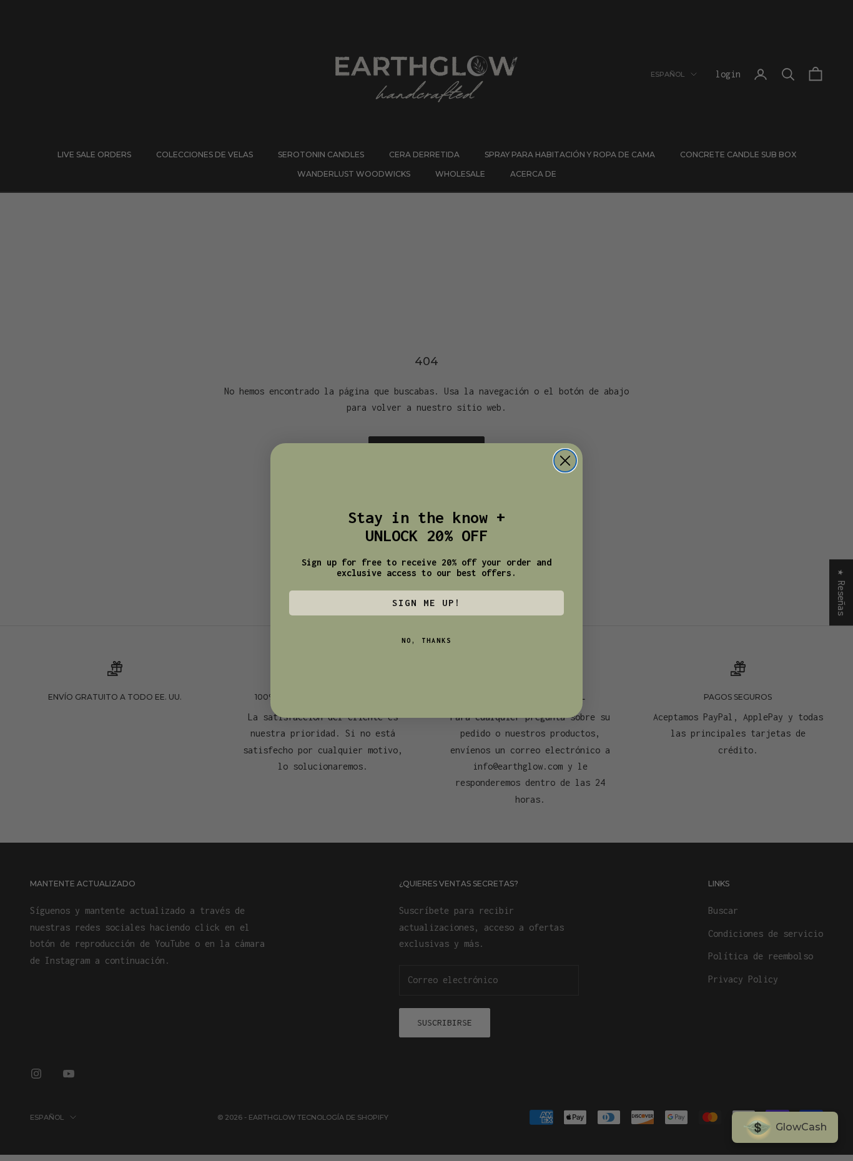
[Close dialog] (565, 460)
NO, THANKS (426, 640)
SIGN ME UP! (426, 602)
